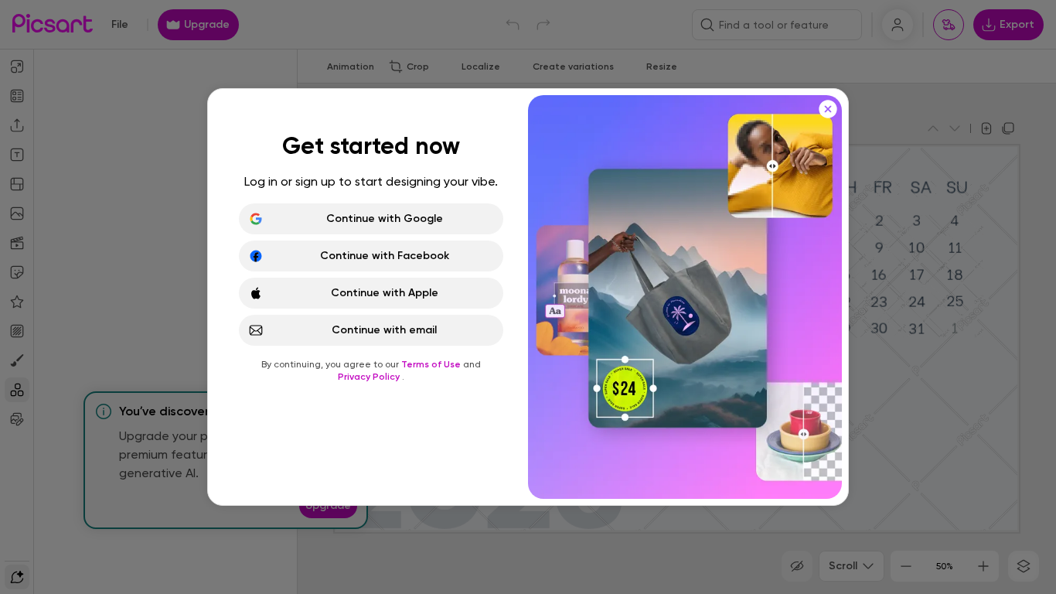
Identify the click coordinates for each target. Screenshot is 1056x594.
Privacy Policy (370, 376)
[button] (528, 297)
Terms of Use (432, 364)
